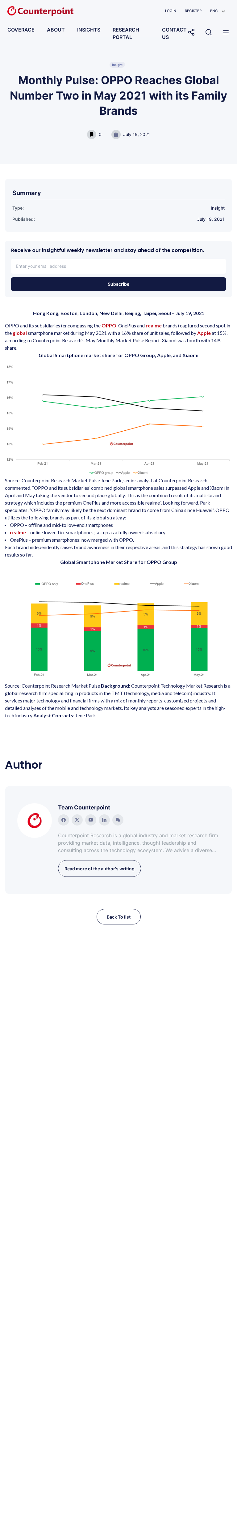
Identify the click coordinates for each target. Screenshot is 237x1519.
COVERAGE (21, 30)
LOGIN (170, 11)
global (20, 333)
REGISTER (193, 11)
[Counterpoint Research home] (40, 11)
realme (154, 325)
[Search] (208, 32)
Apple (204, 333)
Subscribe (118, 284)
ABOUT (56, 30)
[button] (218, 11)
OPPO (109, 325)
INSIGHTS (88, 30)
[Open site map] (226, 32)
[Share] (191, 32)
